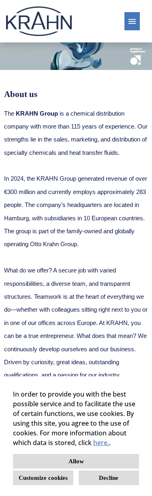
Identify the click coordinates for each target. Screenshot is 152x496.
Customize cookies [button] (43, 478)
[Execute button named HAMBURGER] (132, 21)
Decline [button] (108, 478)
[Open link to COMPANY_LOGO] (39, 21)
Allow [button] (76, 461)
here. (101, 442)
